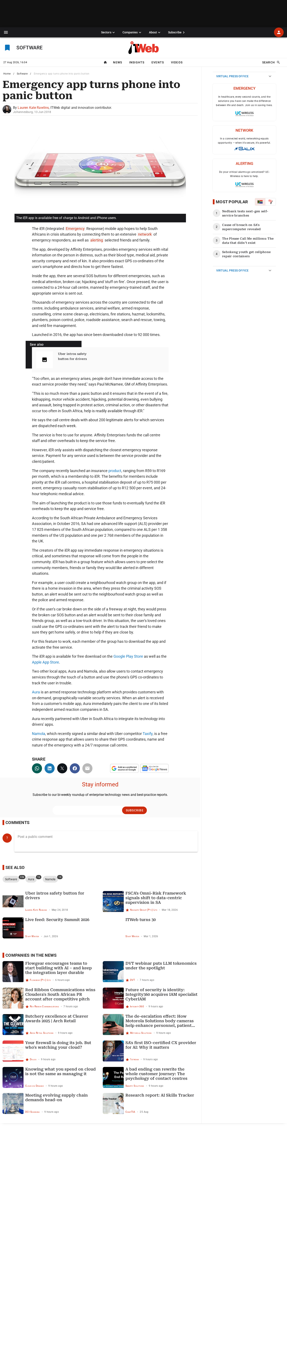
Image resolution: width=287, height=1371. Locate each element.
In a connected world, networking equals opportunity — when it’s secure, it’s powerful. (244, 140)
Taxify (148, 733)
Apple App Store (45, 662)
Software (22, 73)
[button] (5, 32)
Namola (38, 733)
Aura (36, 692)
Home (7, 73)
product (114, 470)
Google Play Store (128, 656)
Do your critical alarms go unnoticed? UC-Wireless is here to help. (244, 174)
